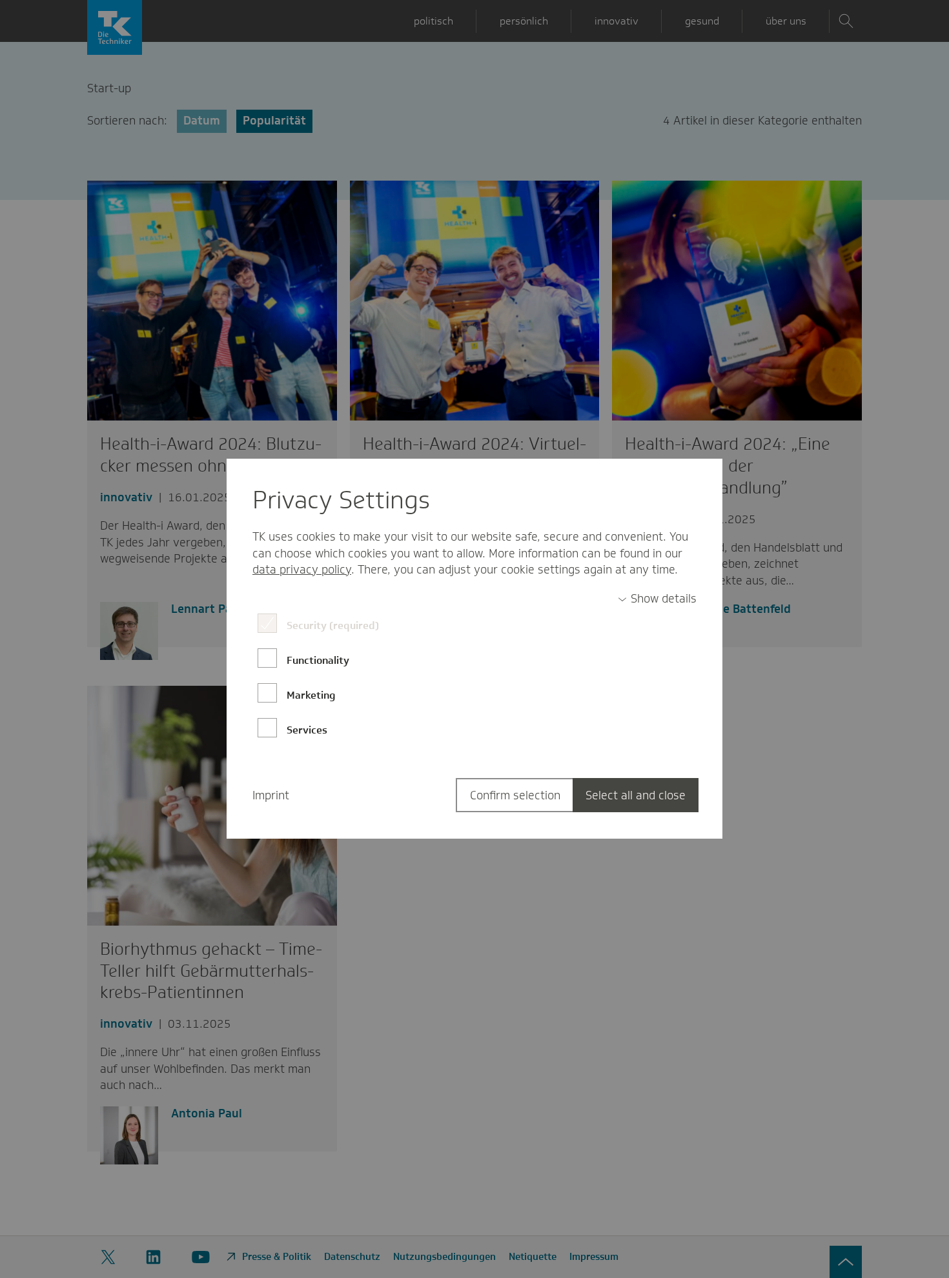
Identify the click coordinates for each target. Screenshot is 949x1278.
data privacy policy (301, 569)
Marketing (311, 695)
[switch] (657, 599)
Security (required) (333, 625)
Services (307, 730)
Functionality (318, 660)
